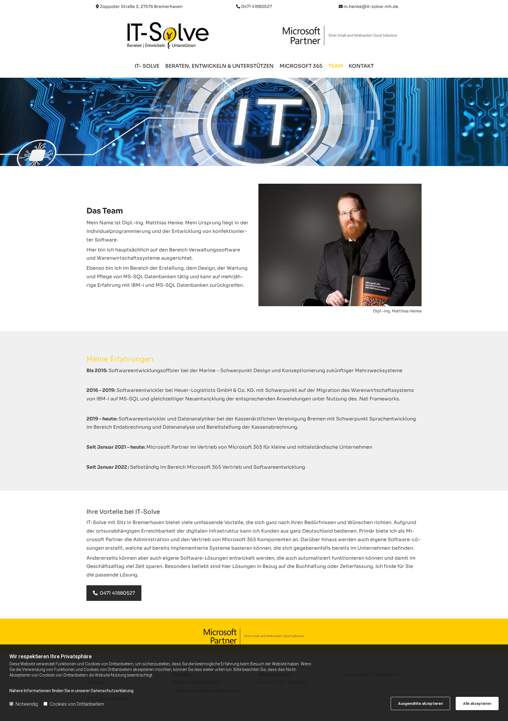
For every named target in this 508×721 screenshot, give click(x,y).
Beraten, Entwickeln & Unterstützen (219, 66)
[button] (113, 593)
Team (335, 66)
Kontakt (361, 66)
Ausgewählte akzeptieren (420, 703)
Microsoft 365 (301, 66)
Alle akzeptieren (477, 703)
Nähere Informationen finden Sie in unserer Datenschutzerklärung (71, 690)
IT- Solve (147, 66)
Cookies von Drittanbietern (77, 704)
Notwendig (27, 704)
